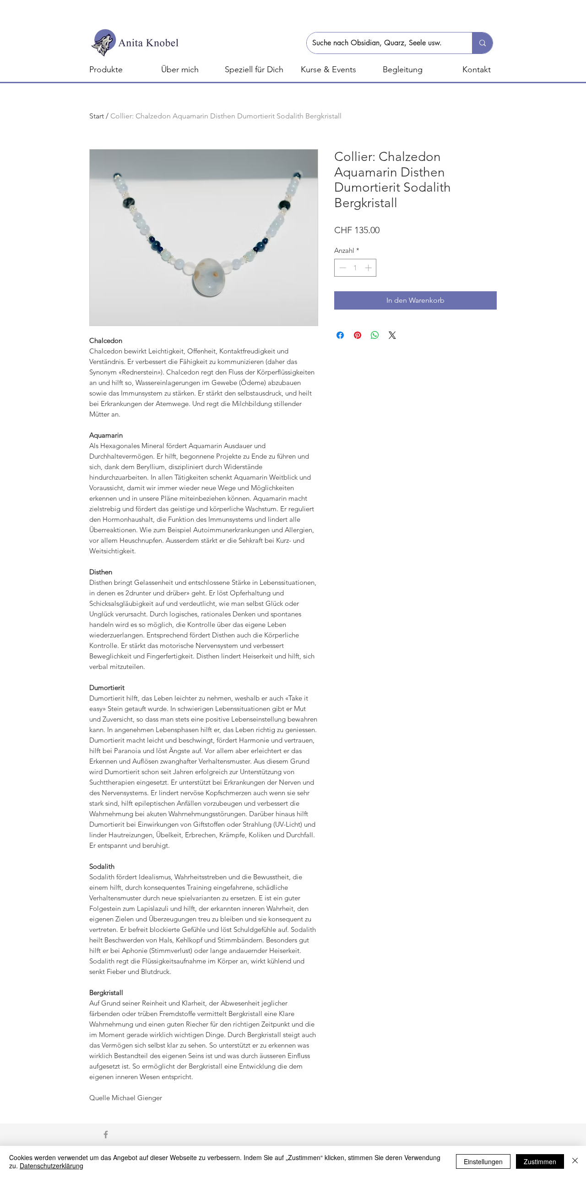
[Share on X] (392, 335)
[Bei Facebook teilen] (340, 335)
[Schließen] (575, 1161)
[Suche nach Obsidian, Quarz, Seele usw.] (482, 43)
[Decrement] (342, 267)
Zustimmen (540, 1161)
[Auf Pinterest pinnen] (357, 335)
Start (96, 116)
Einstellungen (483, 1161)
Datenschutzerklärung (51, 1165)
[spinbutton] (355, 267)
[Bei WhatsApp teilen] (374, 335)
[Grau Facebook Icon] (106, 1134)
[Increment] (369, 267)
